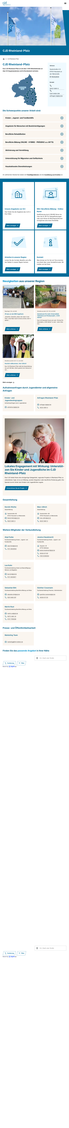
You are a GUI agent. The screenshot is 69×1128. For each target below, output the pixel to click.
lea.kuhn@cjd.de (12, 574)
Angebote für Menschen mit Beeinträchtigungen (25, 126)
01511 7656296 (11, 619)
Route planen (55, 76)
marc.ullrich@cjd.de (45, 518)
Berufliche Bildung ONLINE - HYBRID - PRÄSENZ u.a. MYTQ (29, 142)
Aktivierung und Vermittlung (17, 150)
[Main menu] (65, 3)
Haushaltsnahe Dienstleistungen (18, 166)
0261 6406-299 (55, 93)
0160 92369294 (44, 556)
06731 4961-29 (11, 616)
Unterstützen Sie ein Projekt (16, 488)
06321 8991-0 (54, 88)
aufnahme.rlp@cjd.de (13, 407)
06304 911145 (44, 553)
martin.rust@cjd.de (12, 613)
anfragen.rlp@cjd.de (56, 96)
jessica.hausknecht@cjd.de (47, 550)
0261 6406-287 (11, 597)
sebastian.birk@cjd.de (13, 594)
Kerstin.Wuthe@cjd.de (13, 518)
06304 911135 (44, 597)
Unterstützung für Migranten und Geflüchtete (24, 158)
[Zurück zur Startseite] (4, 59)
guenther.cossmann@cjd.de (47, 594)
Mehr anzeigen (7, 382)
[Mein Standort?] (37, 658)
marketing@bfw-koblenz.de (15, 642)
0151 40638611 (11, 577)
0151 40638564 (11, 549)
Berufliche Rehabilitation (15, 134)
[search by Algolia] (9, 666)
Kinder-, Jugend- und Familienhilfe (19, 118)
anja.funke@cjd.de (12, 546)
